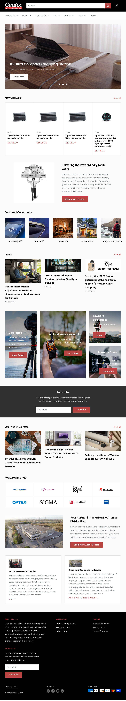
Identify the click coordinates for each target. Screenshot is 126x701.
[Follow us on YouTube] (57, 691)
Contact (93, 15)
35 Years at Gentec (74, 199)
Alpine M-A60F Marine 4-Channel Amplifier (18, 137)
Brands (25, 15)
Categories (10, 15)
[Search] (108, 5)
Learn (80, 15)
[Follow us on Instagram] (53, 691)
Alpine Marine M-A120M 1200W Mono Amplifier (76, 137)
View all (118, 98)
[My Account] (117, 5)
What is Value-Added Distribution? (84, 598)
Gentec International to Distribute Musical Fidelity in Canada (61, 279)
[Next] (121, 129)
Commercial (41, 15)
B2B (55, 15)
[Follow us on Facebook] (48, 691)
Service (67, 15)
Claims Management (65, 623)
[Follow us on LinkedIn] (62, 691)
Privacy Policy (99, 627)
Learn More (19, 76)
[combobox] (65, 5)
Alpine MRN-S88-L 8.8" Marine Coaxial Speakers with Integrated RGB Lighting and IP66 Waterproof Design (105, 141)
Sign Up (12, 599)
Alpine (9, 132)
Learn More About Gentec (86, 545)
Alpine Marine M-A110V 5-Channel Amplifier (47, 137)
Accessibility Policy (101, 623)
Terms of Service (100, 631)
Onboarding (61, 631)
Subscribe (81, 409)
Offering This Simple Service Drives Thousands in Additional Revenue (23, 462)
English (9, 687)
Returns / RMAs (62, 627)
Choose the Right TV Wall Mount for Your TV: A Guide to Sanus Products (61, 453)
